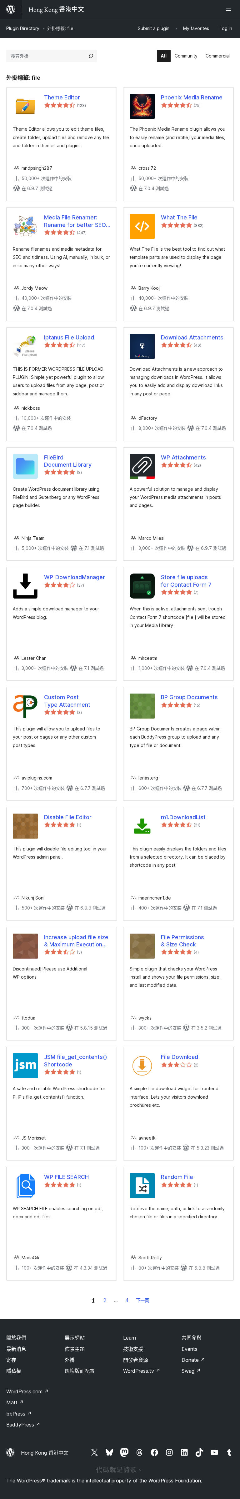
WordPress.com (27, 1391)
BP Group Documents (189, 697)
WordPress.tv (141, 1371)
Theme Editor (62, 97)
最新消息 (16, 1349)
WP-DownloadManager (74, 577)
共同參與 (192, 1338)
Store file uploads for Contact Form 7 (186, 581)
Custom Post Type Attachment (67, 701)
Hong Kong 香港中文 (44, 1453)
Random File (177, 1177)
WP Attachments (183, 457)
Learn (129, 1338)
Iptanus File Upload (69, 337)
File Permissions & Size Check (182, 941)
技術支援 (133, 1349)
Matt (15, 1402)
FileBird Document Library (68, 461)
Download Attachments (192, 337)
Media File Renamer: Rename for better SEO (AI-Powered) (75, 221)
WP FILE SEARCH (66, 1177)
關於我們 (16, 1338)
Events (190, 1349)
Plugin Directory (22, 28)
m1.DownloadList (183, 817)
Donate (193, 1360)
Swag (191, 1371)
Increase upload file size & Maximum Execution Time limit (76, 941)
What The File (179, 217)
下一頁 (142, 1300)
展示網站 (75, 1338)
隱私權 (13, 1371)
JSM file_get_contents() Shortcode (75, 1060)
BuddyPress (23, 1424)
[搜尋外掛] (91, 56)
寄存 (11, 1360)
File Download (179, 1057)
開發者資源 (135, 1360)
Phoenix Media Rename (191, 97)
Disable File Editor (68, 817)
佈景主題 (75, 1349)
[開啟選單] (230, 9)
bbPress (19, 1414)
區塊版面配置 (80, 1371)
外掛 (70, 1360)
